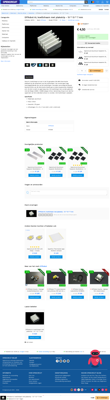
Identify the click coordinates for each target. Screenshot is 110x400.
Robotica (46, 5)
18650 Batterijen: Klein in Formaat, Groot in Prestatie (94, 379)
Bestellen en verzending (10, 375)
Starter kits (59, 5)
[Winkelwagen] (106, 2)
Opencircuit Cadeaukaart (62, 375)
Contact (106, 9)
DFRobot (51, 126)
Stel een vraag (35, 191)
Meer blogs (84, 383)
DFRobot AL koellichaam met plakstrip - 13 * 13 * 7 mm (55, 212)
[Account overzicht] (101, 2)
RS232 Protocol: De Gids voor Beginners (93, 381)
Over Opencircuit (35, 373)
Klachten (5, 383)
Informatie (7, 373)
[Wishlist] (96, 2)
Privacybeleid (7, 381)
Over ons (31, 375)
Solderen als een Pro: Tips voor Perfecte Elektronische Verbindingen (94, 375)
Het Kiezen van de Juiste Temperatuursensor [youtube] (94, 377)
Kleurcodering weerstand (63, 381)
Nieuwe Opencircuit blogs (91, 373)
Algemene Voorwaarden (10, 379)
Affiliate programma (61, 379)
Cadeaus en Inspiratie (102, 5)
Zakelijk (101, 9)
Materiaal (86, 5)
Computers (73, 5)
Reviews (31, 377)
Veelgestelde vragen (35, 383)
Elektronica (19, 5)
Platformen (33, 5)
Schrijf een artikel (60, 377)
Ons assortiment (34, 379)
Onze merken (5, 5)
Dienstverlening (61, 373)
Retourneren (6, 377)
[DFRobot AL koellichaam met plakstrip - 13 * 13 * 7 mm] (27, 65)
